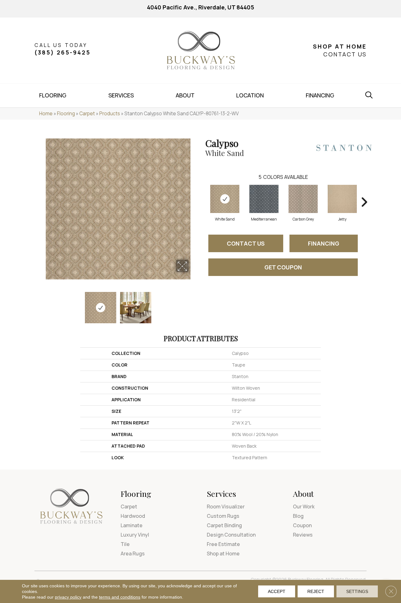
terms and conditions (119, 597)
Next (193, 304)
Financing (323, 243)
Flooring (66, 113)
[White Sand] (225, 199)
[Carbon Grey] (303, 199)
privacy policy (68, 597)
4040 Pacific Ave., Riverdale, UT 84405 (200, 7)
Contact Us (246, 243)
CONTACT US (345, 54)
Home (46, 113)
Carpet (87, 113)
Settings (357, 591)
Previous (43, 304)
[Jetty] (342, 199)
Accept (276, 591)
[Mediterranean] (264, 199)
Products (109, 113)
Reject (315, 591)
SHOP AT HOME (340, 46)
